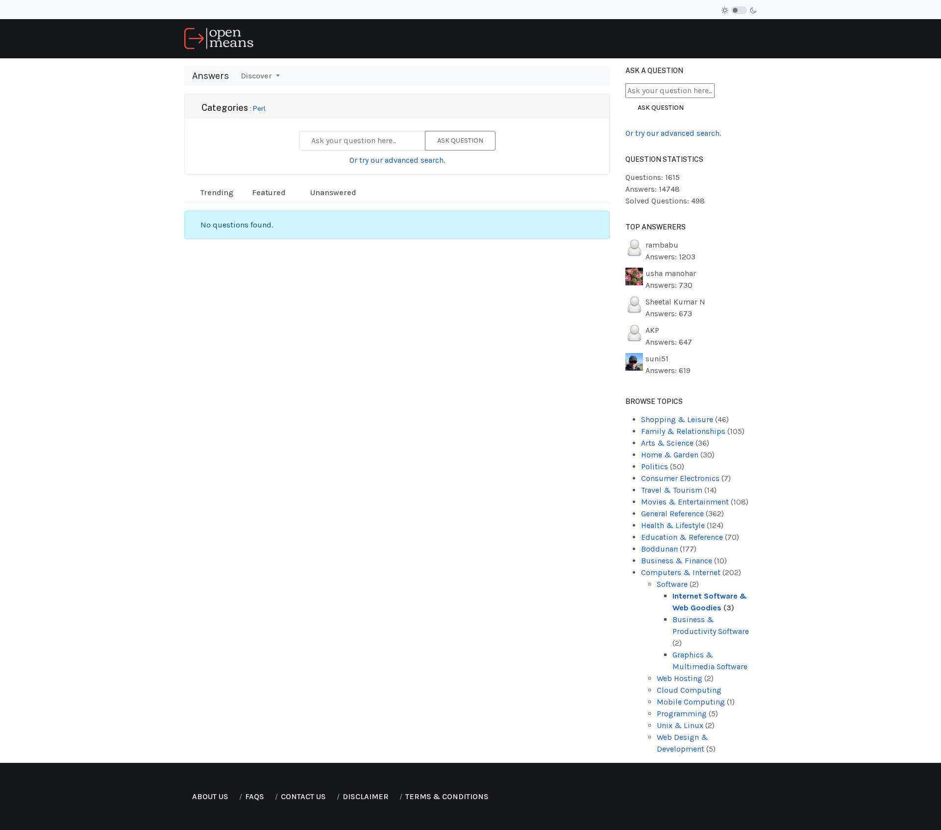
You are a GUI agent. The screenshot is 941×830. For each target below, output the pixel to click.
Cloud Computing (689, 690)
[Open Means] (218, 38)
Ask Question (460, 140)
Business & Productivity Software (710, 631)
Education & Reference (690, 537)
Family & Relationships (692, 431)
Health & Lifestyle (682, 525)
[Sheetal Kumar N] (634, 304)
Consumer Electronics (686, 478)
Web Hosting (685, 678)
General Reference (682, 513)
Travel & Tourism (679, 490)
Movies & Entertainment (694, 501)
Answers (210, 75)
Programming (687, 713)
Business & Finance (684, 560)
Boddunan (668, 548)
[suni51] (634, 361)
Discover (257, 75)
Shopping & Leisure (685, 419)
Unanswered (332, 192)
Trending (215, 192)
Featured (268, 192)
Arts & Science (675, 443)
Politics (662, 466)
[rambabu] (634, 247)
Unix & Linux (686, 725)
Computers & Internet (691, 572)
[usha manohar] (634, 275)
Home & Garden (678, 454)
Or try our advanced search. (397, 160)
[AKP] (634, 332)
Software (678, 584)
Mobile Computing (696, 701)
